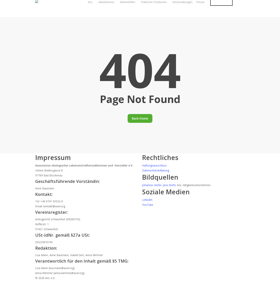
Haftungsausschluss (154, 165)
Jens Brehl (169, 185)
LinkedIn (147, 200)
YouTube (147, 205)
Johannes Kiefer (152, 185)
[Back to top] (140, 292)
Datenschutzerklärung (155, 170)
